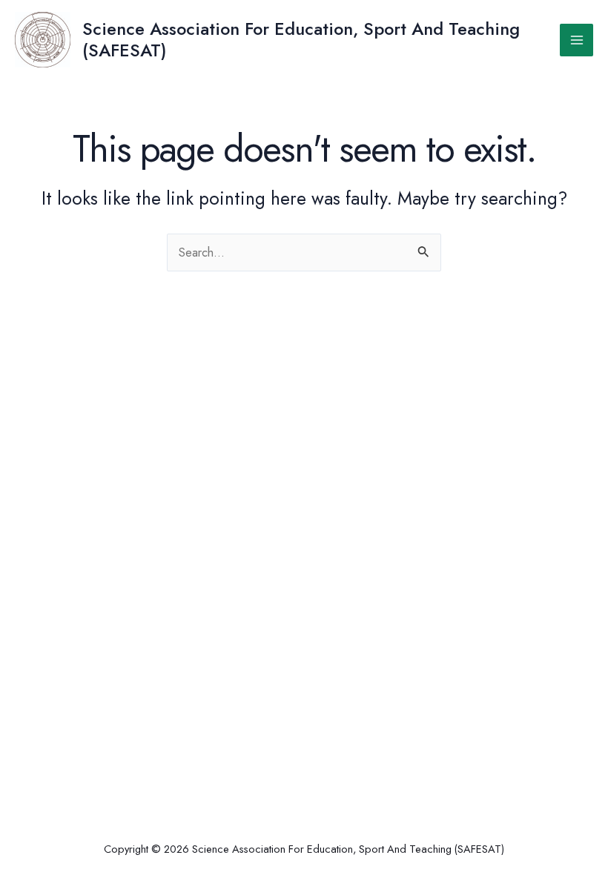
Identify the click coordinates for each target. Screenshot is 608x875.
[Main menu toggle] (576, 40)
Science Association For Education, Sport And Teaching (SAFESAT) (301, 39)
